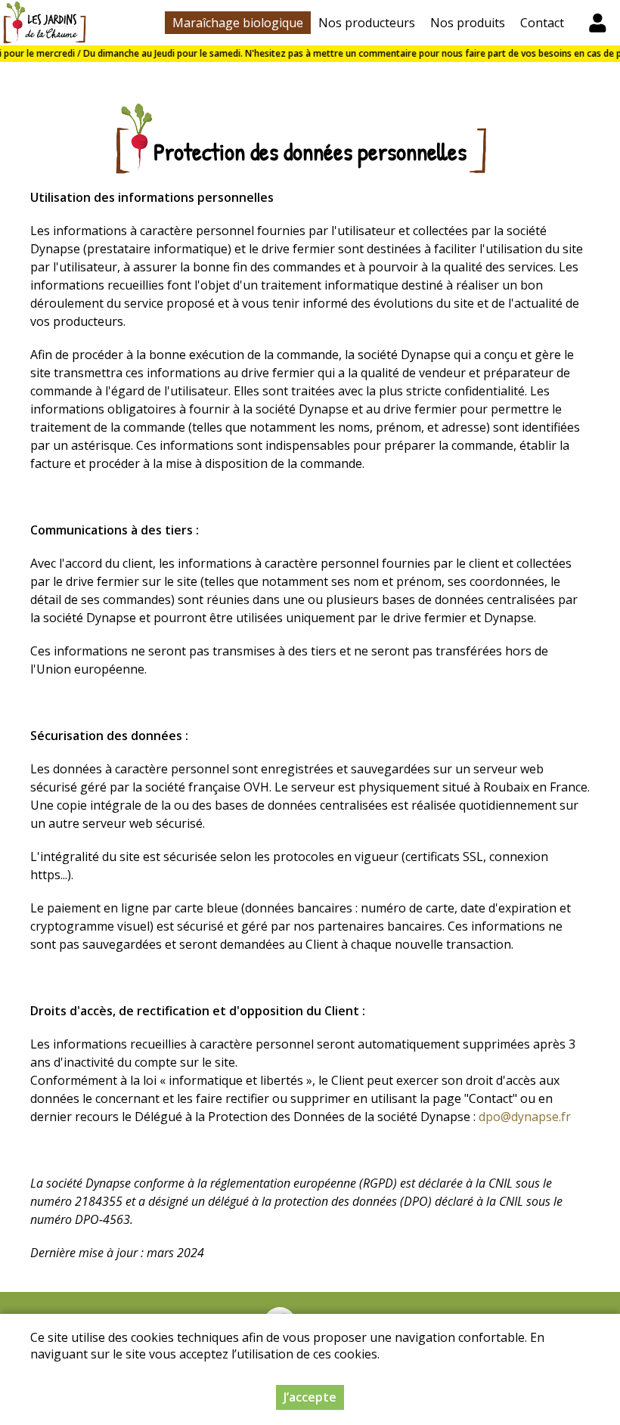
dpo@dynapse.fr (525, 1116)
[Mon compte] (597, 22)
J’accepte (310, 1397)
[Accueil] (44, 22)
